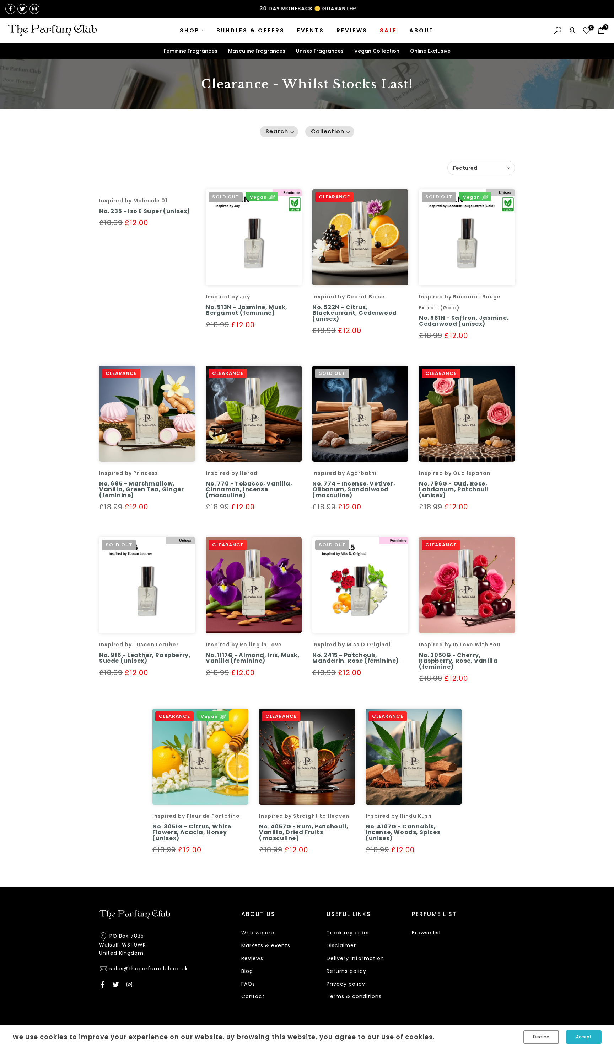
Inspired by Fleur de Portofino (196, 816)
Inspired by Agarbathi (344, 473)
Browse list (426, 932)
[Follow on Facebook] (10, 9)
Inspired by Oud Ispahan (454, 473)
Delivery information (355, 958)
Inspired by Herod (232, 473)
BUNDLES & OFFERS (250, 30)
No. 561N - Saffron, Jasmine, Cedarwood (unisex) (464, 321)
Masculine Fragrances (256, 50)
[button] (279, 131)
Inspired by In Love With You (459, 644)
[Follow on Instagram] (34, 9)
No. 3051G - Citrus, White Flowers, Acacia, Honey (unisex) (191, 832)
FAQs (248, 983)
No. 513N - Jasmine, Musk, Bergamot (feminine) (246, 310)
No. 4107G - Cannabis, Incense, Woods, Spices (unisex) (403, 832)
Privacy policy (346, 983)
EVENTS (310, 30)
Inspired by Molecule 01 (133, 200)
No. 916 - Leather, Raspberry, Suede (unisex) (144, 658)
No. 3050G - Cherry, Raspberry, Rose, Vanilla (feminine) (458, 661)
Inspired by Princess (128, 473)
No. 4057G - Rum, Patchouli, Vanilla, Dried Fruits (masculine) (303, 832)
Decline (541, 1037)
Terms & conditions (354, 996)
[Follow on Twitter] (22, 9)
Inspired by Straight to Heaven (304, 816)
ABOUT (421, 30)
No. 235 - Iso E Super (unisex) (144, 211)
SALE (388, 30)
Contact (253, 996)
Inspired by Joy (228, 296)
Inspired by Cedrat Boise (348, 296)
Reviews (252, 958)
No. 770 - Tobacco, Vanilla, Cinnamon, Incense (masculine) (249, 489)
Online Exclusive (430, 50)
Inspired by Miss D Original (351, 644)
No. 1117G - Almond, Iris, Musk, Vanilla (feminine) (253, 658)
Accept (584, 1037)
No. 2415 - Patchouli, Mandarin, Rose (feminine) (355, 658)
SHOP (190, 30)
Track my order (348, 932)
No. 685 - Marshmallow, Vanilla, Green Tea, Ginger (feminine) (141, 489)
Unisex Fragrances (320, 50)
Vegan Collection (376, 50)
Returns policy (346, 971)
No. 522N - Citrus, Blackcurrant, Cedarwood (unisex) (354, 313)
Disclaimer (341, 945)
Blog (247, 971)
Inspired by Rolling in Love (244, 644)
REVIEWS (351, 30)
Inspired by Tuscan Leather (139, 644)
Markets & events (265, 945)
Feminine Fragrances (190, 50)
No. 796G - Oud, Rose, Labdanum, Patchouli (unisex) (454, 489)
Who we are (257, 932)
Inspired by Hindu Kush (399, 816)
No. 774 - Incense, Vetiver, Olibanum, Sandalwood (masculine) (353, 489)
